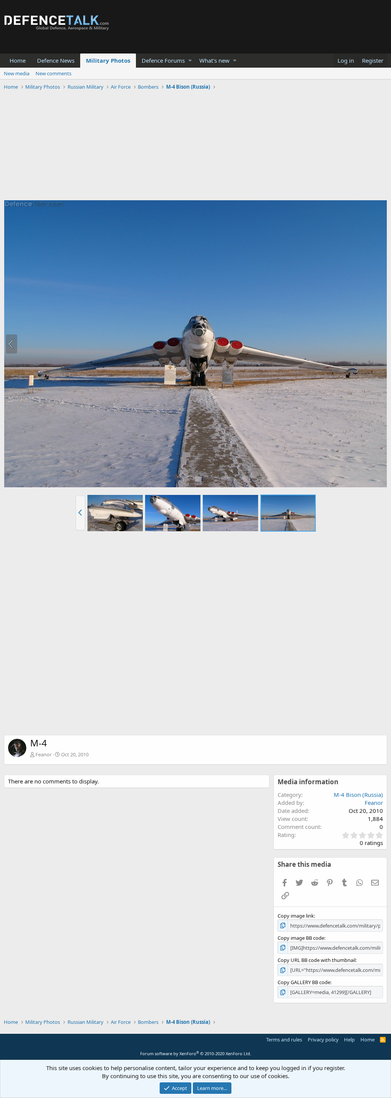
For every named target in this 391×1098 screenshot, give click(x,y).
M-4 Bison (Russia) (358, 794)
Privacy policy (323, 1039)
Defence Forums (163, 60)
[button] (190, 61)
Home (18, 60)
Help (349, 1039)
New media (16, 73)
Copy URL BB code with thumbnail (316, 960)
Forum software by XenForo (195, 1053)
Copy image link (296, 915)
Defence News (55, 60)
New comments (53, 73)
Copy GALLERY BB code (304, 982)
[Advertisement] (195, 146)
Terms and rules (284, 1039)
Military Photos (108, 60)
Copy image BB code (301, 937)
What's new (214, 60)
